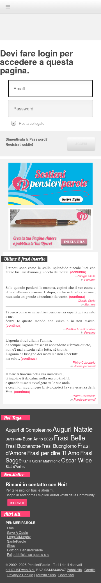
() (50, 269)
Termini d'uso (46, 574)
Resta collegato (31, 123)
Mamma (89, 304)
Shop (11, 545)
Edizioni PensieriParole (25, 550)
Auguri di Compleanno (29, 429)
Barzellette (14, 438)
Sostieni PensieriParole (50, 184)
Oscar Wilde (76, 460)
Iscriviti (17, 503)
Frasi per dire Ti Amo (53, 453)
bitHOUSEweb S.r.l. (20, 569)
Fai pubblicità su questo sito (28, 554)
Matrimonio (51, 460)
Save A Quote (17, 532)
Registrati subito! (19, 144)
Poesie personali (84, 366)
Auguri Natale (72, 429)
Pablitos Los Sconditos (80, 329)
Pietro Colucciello (84, 362)
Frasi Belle (69, 437)
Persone (89, 280)
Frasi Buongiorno (59, 445)
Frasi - (50, 6)
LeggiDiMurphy (19, 536)
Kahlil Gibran (32, 460)
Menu (8, 6)
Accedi (81, 143)
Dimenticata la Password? (26, 139)
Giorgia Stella (86, 276)
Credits (89, 569)
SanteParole (16, 541)
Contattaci (66, 574)
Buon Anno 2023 (38, 439)
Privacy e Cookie (20, 574)
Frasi (11, 528)
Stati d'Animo (16, 466)
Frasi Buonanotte (23, 445)
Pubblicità (74, 569)
